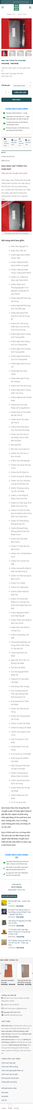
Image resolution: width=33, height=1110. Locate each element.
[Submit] (29, 2)
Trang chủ (10, 14)
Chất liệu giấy (5, 85)
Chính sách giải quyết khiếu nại (12, 1070)
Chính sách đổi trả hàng (9, 1066)
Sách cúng (22, 14)
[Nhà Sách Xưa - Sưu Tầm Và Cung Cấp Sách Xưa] (16, 7)
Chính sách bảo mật (27, 142)
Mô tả (3, 152)
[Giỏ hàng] (30, 7)
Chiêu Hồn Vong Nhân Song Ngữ (7, 981)
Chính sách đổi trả (21, 143)
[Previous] (4, 34)
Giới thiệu (4, 1092)
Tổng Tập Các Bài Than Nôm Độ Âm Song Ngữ (24, 981)
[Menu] (2, 7)
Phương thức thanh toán (10, 1078)
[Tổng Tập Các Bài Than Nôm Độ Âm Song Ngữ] (25, 970)
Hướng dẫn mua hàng (9, 1082)
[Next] (28, 34)
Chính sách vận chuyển (9, 1074)
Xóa (31, 82)
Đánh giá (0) (5, 161)
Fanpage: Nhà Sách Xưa (11, 1012)
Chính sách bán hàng (6, 143)
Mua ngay (16, 99)
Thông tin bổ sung (7, 157)
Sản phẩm (4, 1096)
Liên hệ (4, 1100)
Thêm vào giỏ (20, 92)
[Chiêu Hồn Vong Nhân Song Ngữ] (8, 970)
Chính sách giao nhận (14, 142)
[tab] (16, 153)
